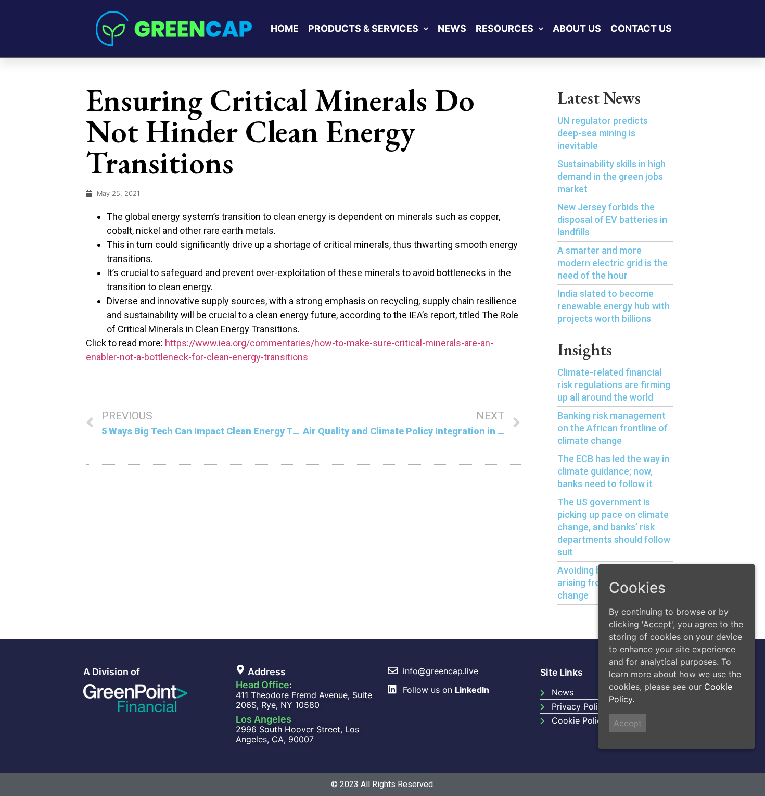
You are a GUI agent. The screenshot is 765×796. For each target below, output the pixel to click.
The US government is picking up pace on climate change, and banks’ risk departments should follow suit (613, 526)
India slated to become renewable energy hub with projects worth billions (613, 306)
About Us (577, 28)
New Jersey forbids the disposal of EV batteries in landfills (612, 220)
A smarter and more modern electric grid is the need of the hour (612, 263)
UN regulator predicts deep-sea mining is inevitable (602, 133)
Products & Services (363, 28)
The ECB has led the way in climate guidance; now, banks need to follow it (613, 471)
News (452, 28)
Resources (504, 28)
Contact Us (641, 28)
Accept (628, 722)
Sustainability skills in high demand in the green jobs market (611, 176)
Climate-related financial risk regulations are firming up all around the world (613, 385)
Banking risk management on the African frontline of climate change (612, 428)
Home (285, 28)
